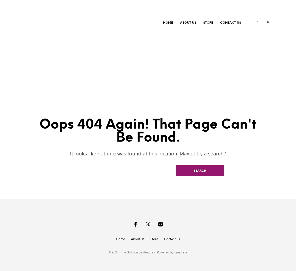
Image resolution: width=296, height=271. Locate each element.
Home (168, 22)
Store (208, 22)
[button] (255, 22)
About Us (188, 22)
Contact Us (230, 22)
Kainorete (180, 252)
